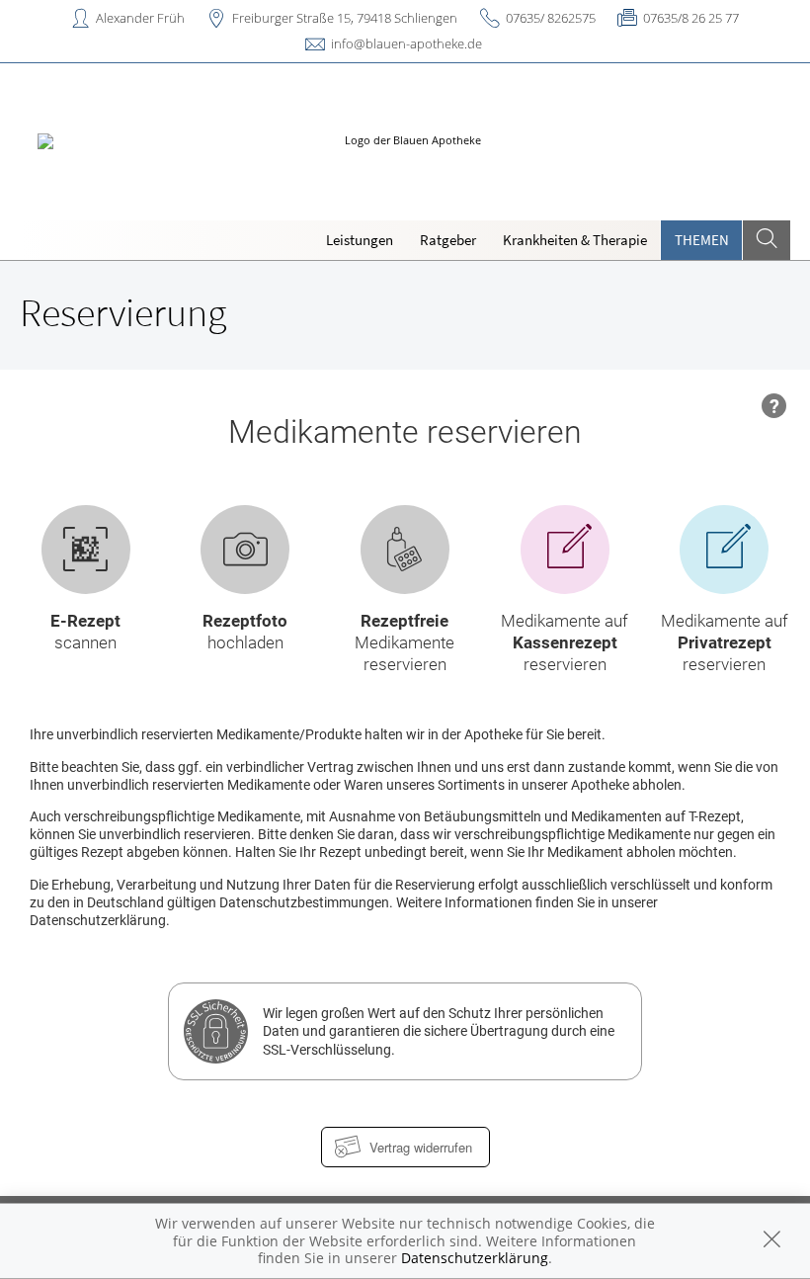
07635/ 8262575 (551, 18)
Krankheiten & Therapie (575, 239)
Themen (702, 239)
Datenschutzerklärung (474, 1257)
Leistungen (359, 239)
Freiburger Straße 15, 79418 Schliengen (344, 18)
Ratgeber (448, 239)
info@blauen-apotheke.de (406, 43)
